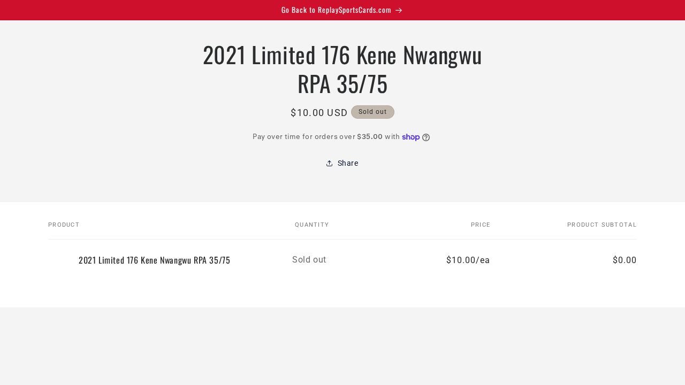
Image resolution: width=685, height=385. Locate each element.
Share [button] (348, 163)
